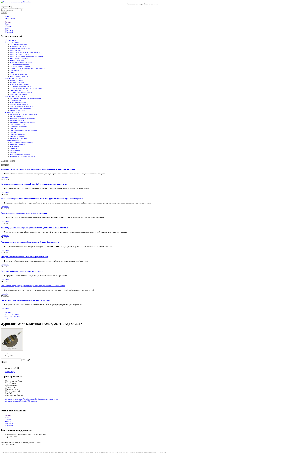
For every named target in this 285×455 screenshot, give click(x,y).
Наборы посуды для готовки (20, 86)
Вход (7, 16)
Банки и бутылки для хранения (21, 142)
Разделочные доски (17, 70)
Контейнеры (14, 146)
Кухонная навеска (16, 50)
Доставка (8, 26)
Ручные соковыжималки (19, 104)
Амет (7, 318)
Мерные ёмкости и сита (19, 58)
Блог (7, 24)
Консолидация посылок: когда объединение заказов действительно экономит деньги (34, 228)
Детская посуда (11, 40)
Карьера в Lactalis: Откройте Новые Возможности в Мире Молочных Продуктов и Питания (38, 169)
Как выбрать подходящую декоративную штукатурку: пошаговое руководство (33, 286)
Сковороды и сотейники (19, 90)
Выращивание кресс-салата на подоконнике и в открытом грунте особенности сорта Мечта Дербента (42, 198)
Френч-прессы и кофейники (20, 108)
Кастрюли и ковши (17, 82)
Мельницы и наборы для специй (22, 122)
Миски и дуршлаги (17, 60)
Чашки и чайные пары (18, 138)
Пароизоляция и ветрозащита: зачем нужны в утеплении (24, 213)
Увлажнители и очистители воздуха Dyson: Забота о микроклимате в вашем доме (34, 184)
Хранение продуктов (13, 140)
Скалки (12, 72)
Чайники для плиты (17, 110)
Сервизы (13, 128)
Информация (10, 372)
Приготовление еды (13, 78)
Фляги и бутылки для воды (20, 154)
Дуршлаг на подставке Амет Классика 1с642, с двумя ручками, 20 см (31, 399)
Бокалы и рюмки (16, 116)
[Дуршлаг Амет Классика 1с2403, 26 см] (12, 350)
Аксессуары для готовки (19, 44)
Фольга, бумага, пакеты (19, 76)
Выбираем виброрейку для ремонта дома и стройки (22, 271)
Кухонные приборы (12, 42)
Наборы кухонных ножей (19, 64)
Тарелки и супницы (17, 136)
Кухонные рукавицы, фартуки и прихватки (26, 56)
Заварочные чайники (18, 102)
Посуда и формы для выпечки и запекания (26, 88)
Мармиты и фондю (17, 120)
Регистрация (10, 18)
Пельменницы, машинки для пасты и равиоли (27, 68)
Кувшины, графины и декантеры (22, 118)
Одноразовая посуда (17, 124)
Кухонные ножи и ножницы (20, 54)
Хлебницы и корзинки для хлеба (22, 156)
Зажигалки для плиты (18, 46)
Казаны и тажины (16, 80)
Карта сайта (9, 32)
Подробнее (5, 178)
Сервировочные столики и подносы (23, 130)
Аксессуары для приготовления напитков (26, 98)
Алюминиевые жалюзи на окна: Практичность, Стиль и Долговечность (30, 242)
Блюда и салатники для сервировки (23, 114)
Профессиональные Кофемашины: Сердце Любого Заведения (25, 300)
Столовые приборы (17, 134)
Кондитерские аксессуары (20, 48)
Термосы (13, 152)
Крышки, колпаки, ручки (19, 84)
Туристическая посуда (18, 94)
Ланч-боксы (14, 148)
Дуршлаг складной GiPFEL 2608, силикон (21, 401)
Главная (8, 22)
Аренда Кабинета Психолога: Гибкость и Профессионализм (24, 257)
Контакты (9, 30)
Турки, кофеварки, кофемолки (21, 106)
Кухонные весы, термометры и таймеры (25, 52)
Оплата (8, 28)
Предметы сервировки (18, 126)
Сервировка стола (12, 112)
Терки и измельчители (18, 74)
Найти (4, 12)
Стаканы (13, 132)
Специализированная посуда (21, 92)
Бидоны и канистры (17, 144)
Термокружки (15, 150)
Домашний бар (15, 100)
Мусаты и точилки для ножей (21, 62)
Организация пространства (20, 66)
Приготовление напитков (15, 96)
